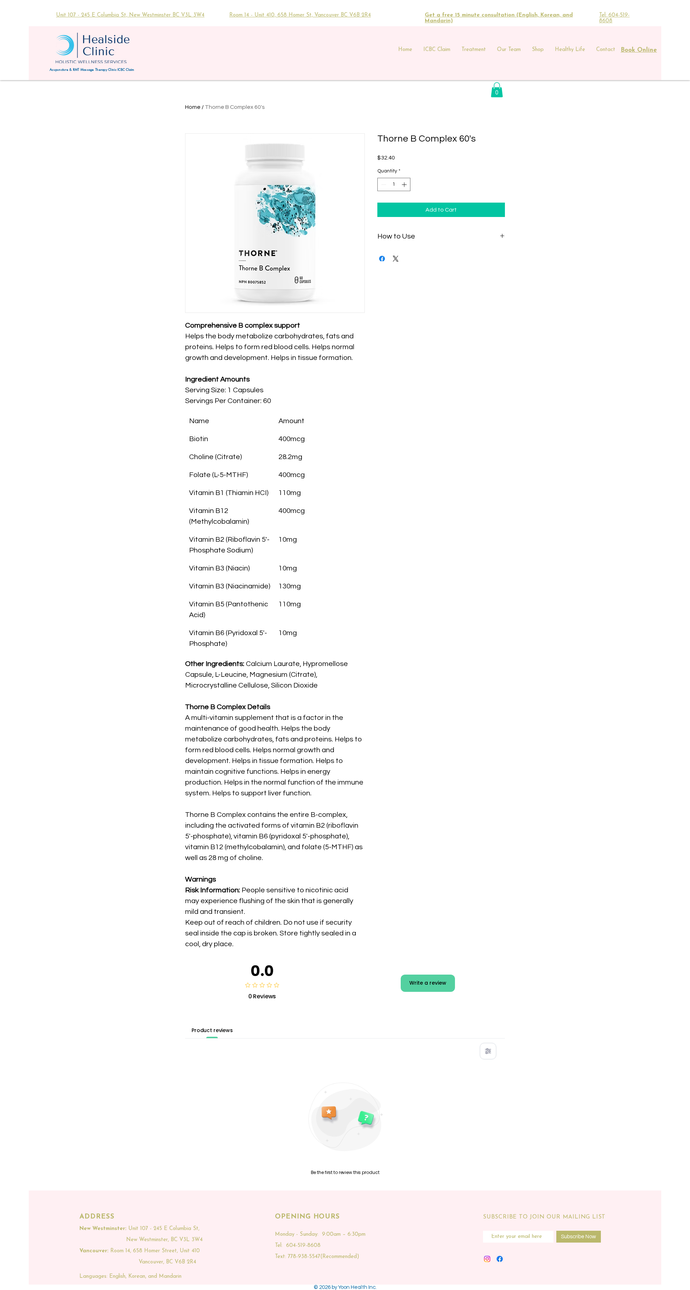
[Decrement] (382, 184)
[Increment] (404, 184)
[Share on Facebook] (382, 258)
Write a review (427, 982)
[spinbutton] (393, 184)
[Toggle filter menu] (488, 1051)
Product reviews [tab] (212, 1030)
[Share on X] (395, 258)
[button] (497, 89)
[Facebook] (500, 1259)
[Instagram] (487, 1259)
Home (193, 107)
